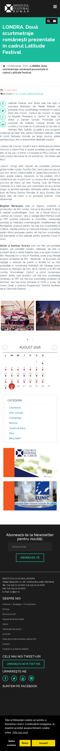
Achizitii (6, 634)
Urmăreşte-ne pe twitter (23, 664)
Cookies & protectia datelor (15, 649)
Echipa (5, 609)
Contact (6, 644)
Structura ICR (9, 614)
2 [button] (32, 339)
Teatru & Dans (17, 428)
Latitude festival (35, 94)
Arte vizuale (16, 412)
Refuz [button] (25, 743)
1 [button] (27, 339)
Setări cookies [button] (11, 743)
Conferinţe (15, 418)
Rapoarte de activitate (13, 619)
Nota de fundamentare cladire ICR (19, 639)
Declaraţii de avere (11, 629)
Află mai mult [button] (20, 732)
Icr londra (21, 94)
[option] (17, 316)
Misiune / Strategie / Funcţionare (19, 604)
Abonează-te (30, 557)
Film (11, 433)
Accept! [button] (43, 743)
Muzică (13, 423)
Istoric (5, 624)
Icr (13, 94)
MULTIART (15, 438)
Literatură (15, 407)
